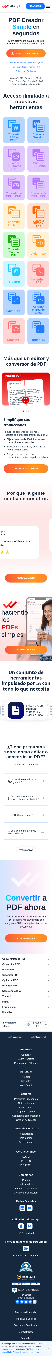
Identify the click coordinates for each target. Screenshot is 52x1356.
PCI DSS (26, 1161)
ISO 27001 (26, 1165)
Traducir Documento (26, 468)
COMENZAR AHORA (26, 578)
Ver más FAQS (26, 850)
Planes (26, 1180)
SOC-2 (26, 1157)
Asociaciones (26, 1134)
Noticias (26, 1077)
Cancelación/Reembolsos (26, 1116)
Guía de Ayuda (26, 1103)
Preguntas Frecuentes (26, 1099)
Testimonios (26, 1138)
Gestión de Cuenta (26, 1120)
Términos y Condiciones (26, 1325)
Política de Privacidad (26, 1312)
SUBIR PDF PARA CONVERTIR (28, 53)
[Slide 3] (28, 411)
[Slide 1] (23, 411)
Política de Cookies (26, 1319)
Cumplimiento (26, 1332)
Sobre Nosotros (26, 1059)
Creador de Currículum (26, 1192)
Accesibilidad (26, 1142)
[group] (26, 710)
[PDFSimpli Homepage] (11, 6)
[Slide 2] (26, 411)
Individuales (25, 1184)
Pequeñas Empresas (26, 1188)
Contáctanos (26, 1107)
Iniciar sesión (35, 6)
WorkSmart (26, 1085)
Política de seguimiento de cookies (27, 1352)
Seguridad (26, 1338)
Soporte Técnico (26, 1111)
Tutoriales (26, 1081)
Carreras (26, 1055)
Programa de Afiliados (26, 1063)
